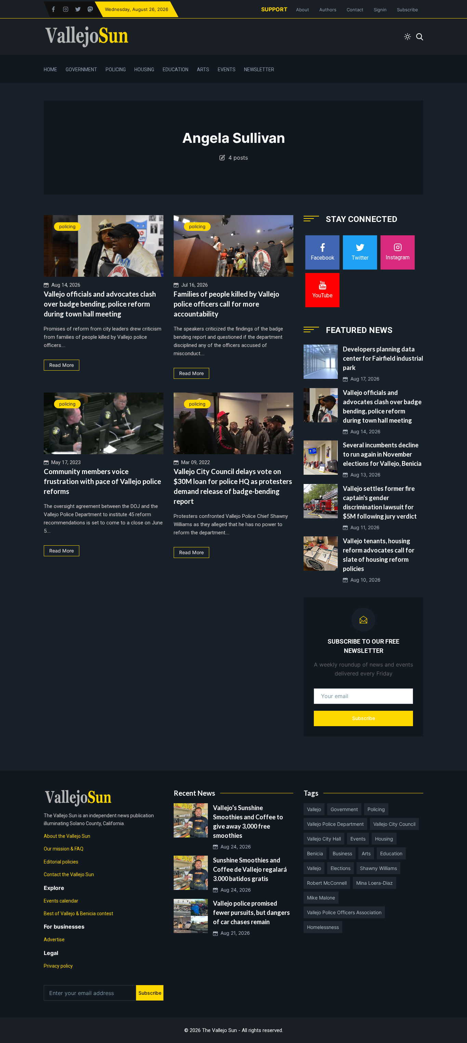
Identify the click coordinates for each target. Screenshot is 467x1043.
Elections (340, 868)
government (344, 809)
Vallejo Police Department (335, 824)
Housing (144, 69)
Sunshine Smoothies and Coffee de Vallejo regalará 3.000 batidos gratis (250, 869)
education (391, 853)
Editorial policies (61, 862)
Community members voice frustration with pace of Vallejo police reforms (102, 481)
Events (227, 69)
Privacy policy (58, 966)
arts (366, 853)
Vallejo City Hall (324, 839)
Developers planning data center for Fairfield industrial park (383, 358)
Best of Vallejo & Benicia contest (78, 913)
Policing (116, 69)
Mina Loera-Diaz (374, 883)
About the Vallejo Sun (67, 836)
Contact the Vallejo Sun (69, 874)
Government (81, 69)
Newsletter (259, 69)
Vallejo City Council (394, 824)
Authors (327, 9)
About (302, 9)
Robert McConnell (327, 883)
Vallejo (314, 809)
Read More (61, 365)
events (357, 839)
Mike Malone (321, 898)
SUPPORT (274, 9)
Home (50, 69)
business (342, 853)
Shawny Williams (378, 868)
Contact (355, 9)
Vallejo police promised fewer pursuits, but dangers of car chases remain (251, 912)
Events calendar (61, 901)
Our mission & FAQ (63, 849)
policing (67, 226)
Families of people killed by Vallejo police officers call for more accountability (226, 304)
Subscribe (407, 9)
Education (175, 69)
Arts (203, 69)
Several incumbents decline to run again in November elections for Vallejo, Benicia (382, 454)
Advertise (54, 939)
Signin (380, 9)
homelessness (323, 927)
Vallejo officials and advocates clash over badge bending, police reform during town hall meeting (100, 304)
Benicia (315, 853)
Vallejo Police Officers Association (344, 912)
